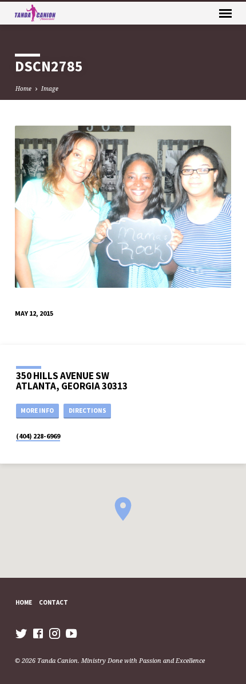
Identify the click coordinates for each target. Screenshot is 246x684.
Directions (87, 411)
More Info (37, 411)
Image (49, 88)
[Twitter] (21, 633)
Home (23, 88)
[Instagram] (54, 633)
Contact (53, 602)
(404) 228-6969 (38, 436)
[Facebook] (38, 633)
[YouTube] (71, 633)
